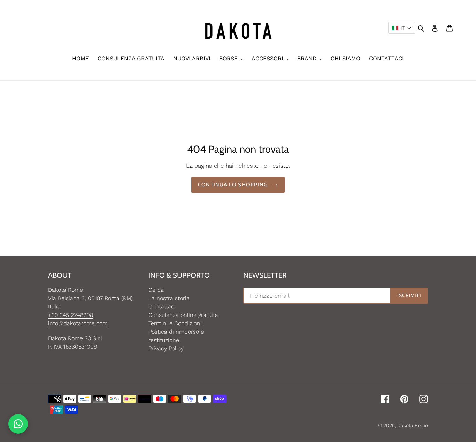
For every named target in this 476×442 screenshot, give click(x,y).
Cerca (156, 290)
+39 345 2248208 (70, 315)
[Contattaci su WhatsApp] (18, 424)
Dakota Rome (412, 425)
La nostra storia (169, 298)
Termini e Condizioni (175, 323)
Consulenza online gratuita (183, 315)
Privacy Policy (166, 348)
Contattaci (162, 306)
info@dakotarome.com (78, 323)
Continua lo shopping (233, 185)
